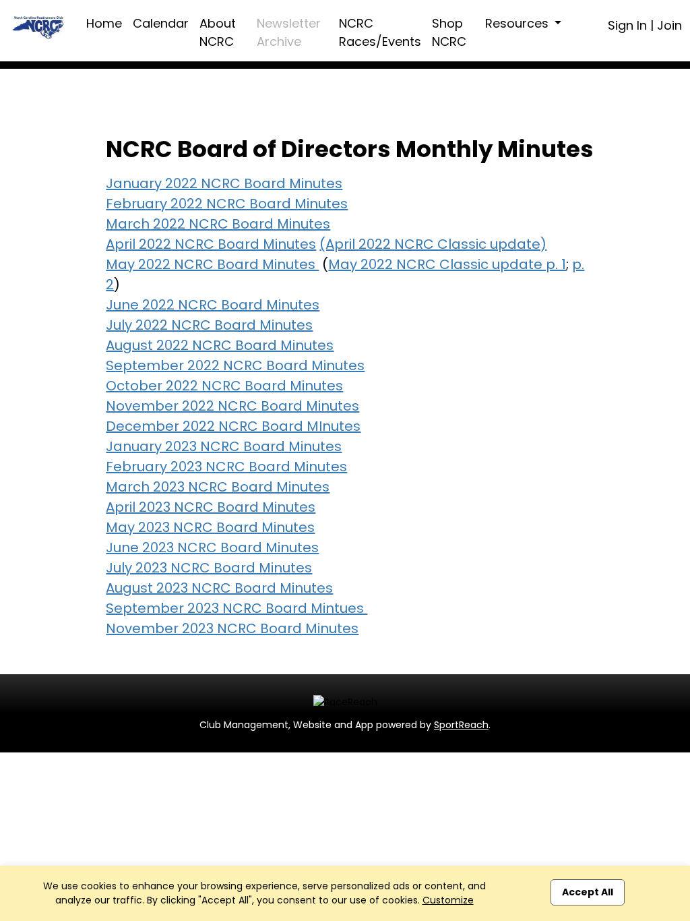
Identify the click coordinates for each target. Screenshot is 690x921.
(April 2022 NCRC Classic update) (432, 244)
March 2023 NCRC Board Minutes (218, 486)
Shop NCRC (449, 32)
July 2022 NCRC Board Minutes (209, 325)
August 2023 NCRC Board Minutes (219, 587)
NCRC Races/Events (380, 32)
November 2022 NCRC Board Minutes (232, 405)
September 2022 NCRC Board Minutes (235, 365)
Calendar (161, 23)
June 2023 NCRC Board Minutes (212, 547)
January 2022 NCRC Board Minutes (224, 183)
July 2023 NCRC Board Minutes (209, 567)
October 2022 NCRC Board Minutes (224, 385)
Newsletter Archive (289, 32)
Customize (448, 900)
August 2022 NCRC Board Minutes (220, 345)
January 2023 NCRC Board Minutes (224, 446)
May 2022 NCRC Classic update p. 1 (447, 264)
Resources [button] (518, 23)
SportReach (461, 725)
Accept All (587, 892)
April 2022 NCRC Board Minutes (211, 244)
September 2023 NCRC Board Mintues (236, 608)
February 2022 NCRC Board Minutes (227, 203)
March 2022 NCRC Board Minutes (218, 223)
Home (104, 23)
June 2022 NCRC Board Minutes (212, 304)
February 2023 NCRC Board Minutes (226, 466)
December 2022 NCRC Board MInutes (233, 426)
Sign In (627, 25)
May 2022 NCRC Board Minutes (212, 264)
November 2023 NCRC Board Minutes (232, 628)
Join (669, 25)
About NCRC (217, 32)
